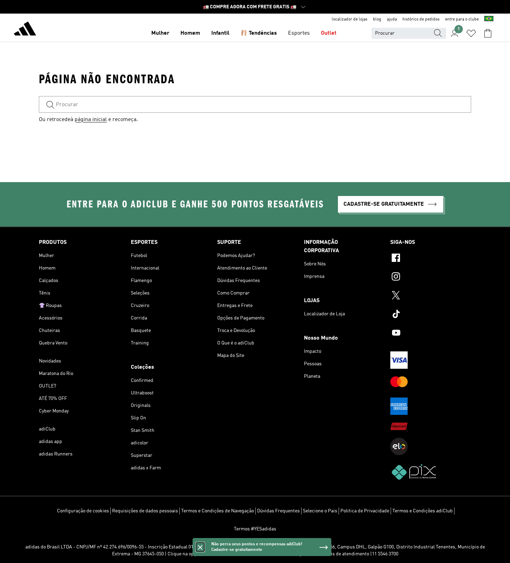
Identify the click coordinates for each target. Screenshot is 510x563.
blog (377, 19)
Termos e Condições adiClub (422, 511)
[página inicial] (25, 30)
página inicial (91, 119)
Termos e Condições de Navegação (217, 511)
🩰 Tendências (258, 33)
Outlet (329, 33)
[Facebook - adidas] (430, 258)
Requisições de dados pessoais (145, 511)
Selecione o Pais (320, 511)
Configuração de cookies (83, 511)
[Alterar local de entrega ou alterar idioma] (489, 19)
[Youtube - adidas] (430, 333)
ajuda (392, 19)
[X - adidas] (430, 296)
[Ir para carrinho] (487, 33)
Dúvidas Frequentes (278, 511)
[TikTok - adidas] (430, 315)
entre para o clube (462, 19)
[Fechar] (200, 547)
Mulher (160, 33)
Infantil (220, 33)
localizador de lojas (349, 19)
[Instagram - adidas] (430, 277)
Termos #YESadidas (255, 529)
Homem (190, 33)
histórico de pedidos (421, 19)
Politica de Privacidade (364, 511)
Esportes (299, 33)
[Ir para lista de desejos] (471, 33)
